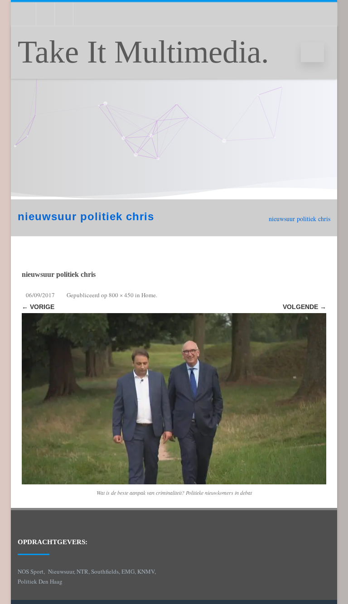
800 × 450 (121, 295)
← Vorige (38, 306)
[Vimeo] (64, 13)
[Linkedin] (45, 13)
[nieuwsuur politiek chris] (174, 398)
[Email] (27, 13)
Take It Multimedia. (143, 51)
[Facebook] (82, 13)
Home (148, 295)
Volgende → (304, 306)
